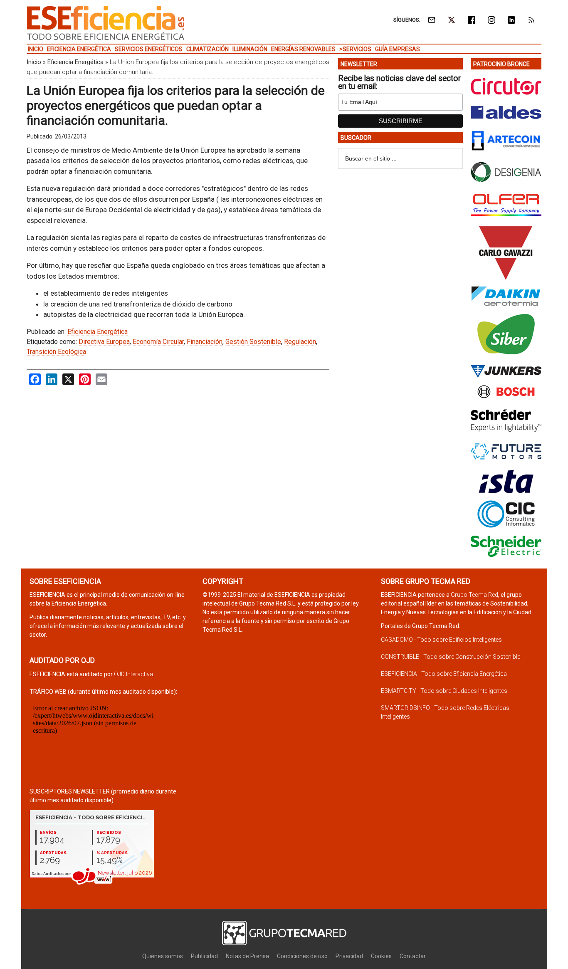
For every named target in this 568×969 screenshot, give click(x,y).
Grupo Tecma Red (474, 594)
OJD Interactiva (133, 674)
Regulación (300, 342)
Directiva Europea (104, 342)
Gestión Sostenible (253, 342)
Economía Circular (158, 342)
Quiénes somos (162, 956)
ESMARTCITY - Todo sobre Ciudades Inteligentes (444, 690)
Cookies (381, 956)
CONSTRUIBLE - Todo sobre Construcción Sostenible (450, 656)
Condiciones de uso (302, 956)
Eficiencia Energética (75, 62)
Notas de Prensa (247, 956)
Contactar (413, 956)
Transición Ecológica (56, 352)
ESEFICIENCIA (106, 23)
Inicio (34, 62)
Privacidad (349, 956)
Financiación (204, 342)
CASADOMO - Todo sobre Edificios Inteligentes (441, 639)
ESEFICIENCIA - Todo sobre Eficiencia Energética (444, 673)
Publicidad (204, 956)
